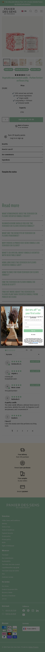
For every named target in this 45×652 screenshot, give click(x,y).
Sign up (33, 330)
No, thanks (33, 334)
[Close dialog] (43, 308)
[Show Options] (41, 326)
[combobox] (33, 326)
